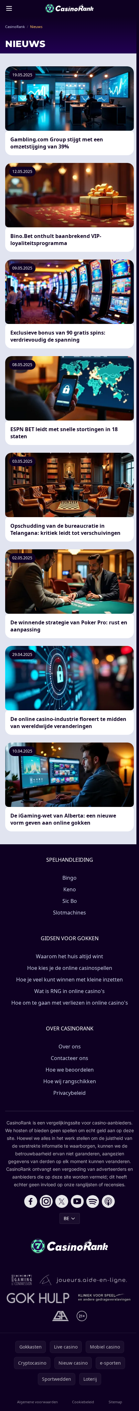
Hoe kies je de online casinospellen (69, 967)
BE (66, 1218)
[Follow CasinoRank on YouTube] (77, 1201)
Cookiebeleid (83, 1401)
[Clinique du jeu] (105, 1298)
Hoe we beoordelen (70, 1069)
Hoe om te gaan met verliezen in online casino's (69, 1002)
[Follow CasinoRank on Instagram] (46, 1201)
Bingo (69, 877)
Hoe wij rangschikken (69, 1081)
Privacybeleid (69, 1092)
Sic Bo (69, 900)
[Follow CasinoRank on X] (61, 1201)
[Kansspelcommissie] (22, 1280)
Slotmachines (69, 912)
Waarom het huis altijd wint (69, 956)
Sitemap (115, 1401)
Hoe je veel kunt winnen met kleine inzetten (69, 979)
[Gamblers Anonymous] (60, 1316)
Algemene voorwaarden (37, 1401)
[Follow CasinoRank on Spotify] (92, 1201)
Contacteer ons (69, 1058)
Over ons (70, 1046)
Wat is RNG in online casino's (69, 991)
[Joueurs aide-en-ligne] (83, 1280)
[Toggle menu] (9, 8)
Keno (69, 889)
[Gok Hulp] (38, 1298)
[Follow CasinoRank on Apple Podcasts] (108, 1201)
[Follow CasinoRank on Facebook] (30, 1201)
